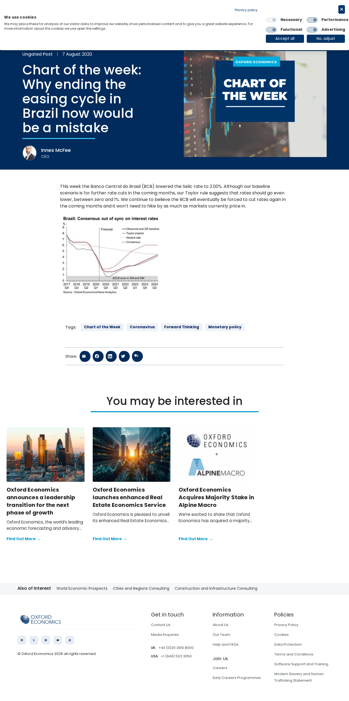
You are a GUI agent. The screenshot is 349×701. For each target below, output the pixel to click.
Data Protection (288, 644)
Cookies (281, 634)
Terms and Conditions (293, 654)
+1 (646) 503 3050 (176, 656)
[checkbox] (271, 20)
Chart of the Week (102, 327)
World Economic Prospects (81, 588)
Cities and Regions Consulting (141, 588)
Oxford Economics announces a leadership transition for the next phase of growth (41, 501)
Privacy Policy (286, 624)
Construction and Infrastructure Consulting (216, 588)
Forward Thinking (181, 327)
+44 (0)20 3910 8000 (176, 647)
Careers (220, 668)
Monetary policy (225, 327)
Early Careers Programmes (237, 677)
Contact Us (160, 624)
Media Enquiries (165, 634)
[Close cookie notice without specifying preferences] (341, 9)
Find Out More (24, 538)
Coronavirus (142, 327)
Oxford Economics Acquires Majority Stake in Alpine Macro (216, 497)
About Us (220, 624)
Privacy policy (246, 10)
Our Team (221, 634)
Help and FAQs (226, 644)
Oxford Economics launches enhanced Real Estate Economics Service (129, 497)
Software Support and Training (301, 664)
